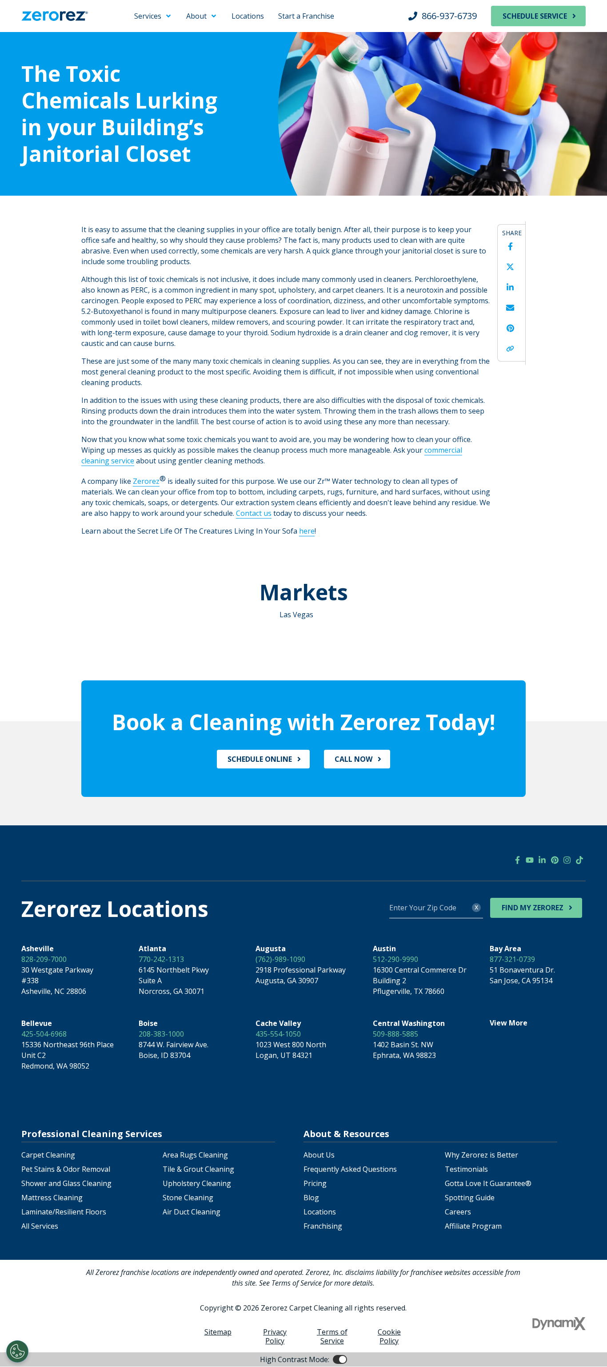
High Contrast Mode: (42, 35)
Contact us (254, 513)
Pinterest (510, 328)
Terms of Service (332, 1336)
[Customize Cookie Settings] (17, 1351)
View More (508, 1023)
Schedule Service (535, 16)
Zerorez (146, 481)
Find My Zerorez (532, 908)
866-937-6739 (449, 16)
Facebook (510, 246)
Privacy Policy (275, 1336)
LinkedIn (510, 287)
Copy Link (510, 349)
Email (510, 308)
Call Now (353, 759)
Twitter (510, 267)
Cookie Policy (389, 1336)
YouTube (529, 860)
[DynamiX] (559, 1324)
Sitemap (218, 1331)
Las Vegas (296, 614)
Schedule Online (260, 759)
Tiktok (579, 860)
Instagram (567, 860)
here (307, 531)
